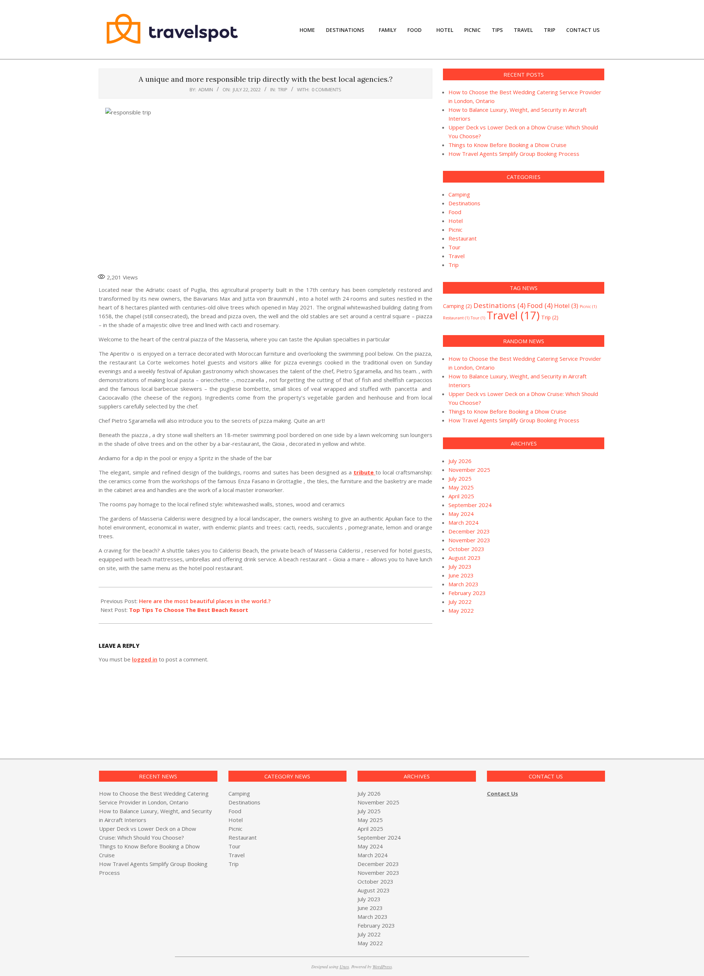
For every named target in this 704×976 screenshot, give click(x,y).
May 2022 (461, 610)
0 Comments (326, 89)
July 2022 (460, 601)
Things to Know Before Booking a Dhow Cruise (507, 144)
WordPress (382, 966)
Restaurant (462, 238)
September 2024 (470, 505)
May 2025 (461, 487)
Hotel (455, 220)
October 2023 (466, 549)
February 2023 (467, 593)
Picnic (455, 229)
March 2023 (463, 584)
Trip (282, 89)
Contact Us (502, 793)
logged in (144, 659)
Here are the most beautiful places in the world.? (205, 601)
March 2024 (463, 522)
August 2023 (464, 557)
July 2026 (460, 461)
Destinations (464, 203)
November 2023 (469, 540)
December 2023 (469, 531)
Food (454, 212)
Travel (456, 256)
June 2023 (461, 575)
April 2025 (461, 496)
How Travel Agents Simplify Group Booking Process (513, 153)
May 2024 (461, 513)
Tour (454, 247)
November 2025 (469, 469)
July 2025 (460, 478)
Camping (459, 194)
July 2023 (460, 566)
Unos (344, 966)
